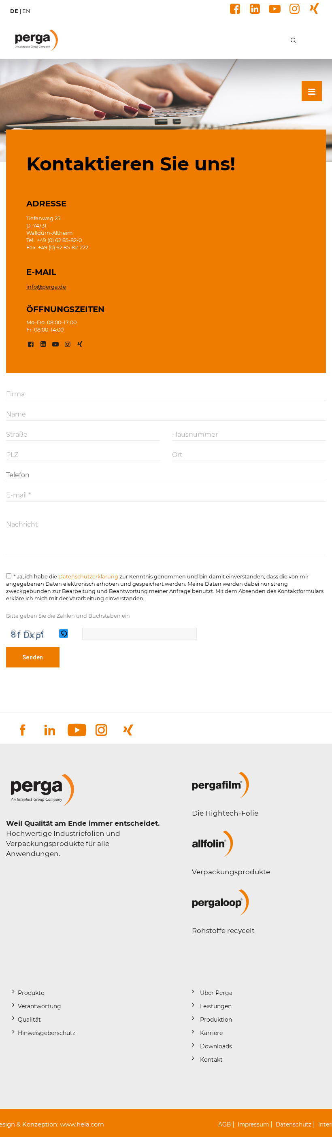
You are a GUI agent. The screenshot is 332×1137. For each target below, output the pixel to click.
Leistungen (216, 1006)
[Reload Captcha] (63, 633)
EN (26, 11)
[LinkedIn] (254, 9)
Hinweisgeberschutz (46, 1033)
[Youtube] (273, 9)
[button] (64, 634)
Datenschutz (293, 1124)
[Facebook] (234, 9)
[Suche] (293, 40)
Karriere (211, 1033)
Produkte (31, 993)
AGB (224, 1124)
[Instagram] (293, 9)
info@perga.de (46, 287)
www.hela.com (82, 1124)
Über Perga (216, 993)
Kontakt (211, 1059)
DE (14, 11)
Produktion (216, 1019)
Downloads (216, 1046)
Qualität (29, 1019)
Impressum (253, 1124)
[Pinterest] (313, 9)
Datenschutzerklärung (88, 577)
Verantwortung (39, 1006)
